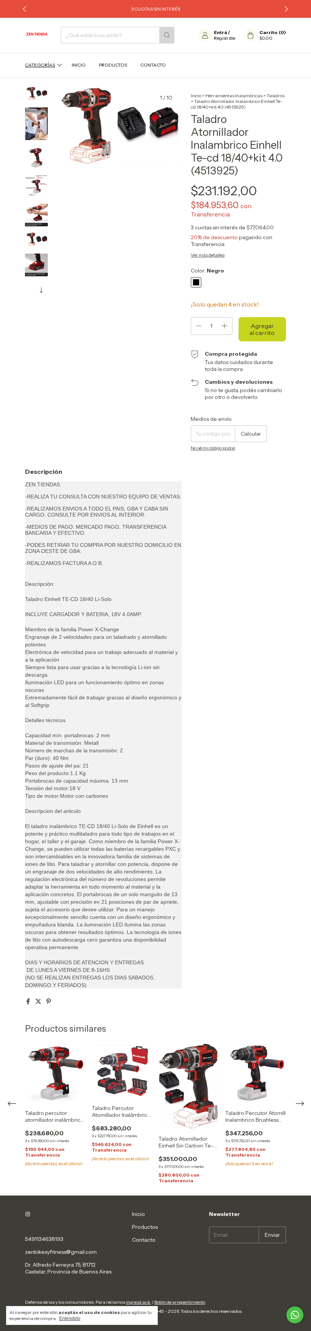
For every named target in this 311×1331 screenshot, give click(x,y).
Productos (113, 65)
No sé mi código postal (213, 448)
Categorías (40, 65)
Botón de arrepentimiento (179, 1302)
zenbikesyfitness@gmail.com (61, 1251)
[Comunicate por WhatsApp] (294, 1314)
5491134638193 (44, 1239)
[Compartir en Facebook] (28, 1001)
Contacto (153, 65)
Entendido (69, 1318)
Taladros (275, 95)
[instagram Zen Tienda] (27, 1214)
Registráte (224, 38)
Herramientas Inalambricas (234, 95)
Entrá (220, 32)
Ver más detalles (208, 255)
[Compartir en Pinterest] (49, 1001)
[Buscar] (166, 35)
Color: (207, 270)
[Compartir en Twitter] (38, 1001)
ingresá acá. (138, 1302)
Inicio (79, 65)
